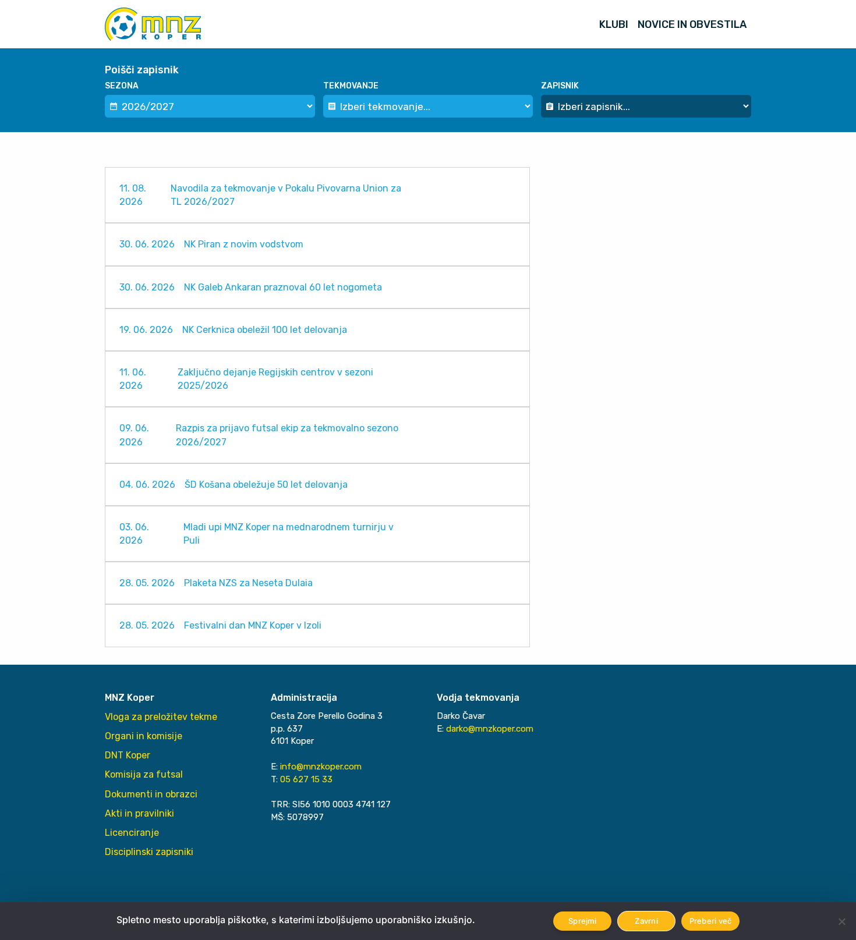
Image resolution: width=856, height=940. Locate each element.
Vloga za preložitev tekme (161, 716)
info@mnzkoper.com (321, 766)
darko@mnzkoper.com (489, 728)
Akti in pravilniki (139, 813)
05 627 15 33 (306, 779)
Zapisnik (560, 86)
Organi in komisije (143, 736)
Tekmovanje (351, 86)
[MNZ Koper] (153, 24)
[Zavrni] (841, 921)
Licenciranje (132, 832)
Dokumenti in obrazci (151, 794)
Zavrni (646, 920)
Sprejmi (582, 920)
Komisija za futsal (144, 774)
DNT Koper (127, 755)
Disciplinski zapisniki (149, 851)
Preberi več (710, 920)
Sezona (122, 86)
